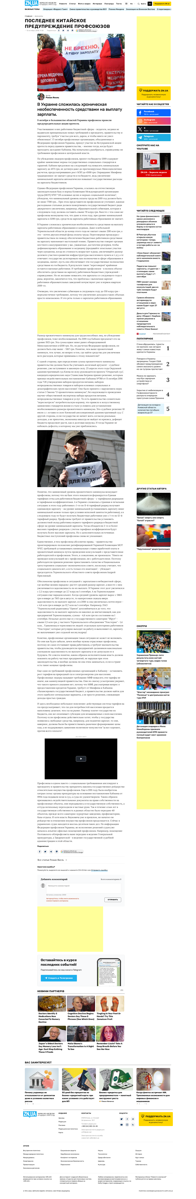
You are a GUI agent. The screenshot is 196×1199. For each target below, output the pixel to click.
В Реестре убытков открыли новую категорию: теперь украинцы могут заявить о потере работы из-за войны (149, 241)
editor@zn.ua (94, 1138)
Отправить (113, 900)
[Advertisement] (81, 318)
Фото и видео (84, 4)
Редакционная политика (68, 1129)
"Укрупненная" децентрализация (153, 549)
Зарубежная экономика (70, 1154)
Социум (138, 1151)
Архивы (61, 1118)
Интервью (97, 4)
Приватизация (28, 1165)
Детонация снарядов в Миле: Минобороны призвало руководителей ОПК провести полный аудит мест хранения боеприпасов (152, 732)
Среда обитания (104, 1158)
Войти (143, 4)
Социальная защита (68, 1151)
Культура (101, 1165)
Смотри (142, 626)
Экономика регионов (31, 1168)
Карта (61, 1133)
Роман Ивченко (108, 1101)
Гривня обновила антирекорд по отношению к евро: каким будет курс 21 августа (147, 302)
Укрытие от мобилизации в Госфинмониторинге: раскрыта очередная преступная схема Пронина (150, 394)
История (138, 1154)
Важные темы (32, 9)
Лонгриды (109, 4)
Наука (100, 1151)
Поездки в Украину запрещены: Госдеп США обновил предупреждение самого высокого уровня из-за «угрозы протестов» (150, 363)
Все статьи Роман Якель (51, 859)
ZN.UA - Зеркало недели (154, 172)
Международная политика (33, 1154)
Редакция (62, 1122)
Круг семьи (139, 1158)
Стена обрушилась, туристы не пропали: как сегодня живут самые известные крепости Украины (150, 348)
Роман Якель (52, 97)
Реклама (62, 1125)
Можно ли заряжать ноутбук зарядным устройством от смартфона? (146, 380)
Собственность (141, 1165)
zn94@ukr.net (86, 1132)
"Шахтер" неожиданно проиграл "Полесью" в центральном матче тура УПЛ (153, 695)
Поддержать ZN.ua (162, 4)
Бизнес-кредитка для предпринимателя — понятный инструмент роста (115, 1095)
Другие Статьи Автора (152, 488)
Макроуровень (28, 1158)
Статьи (72, 4)
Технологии (102, 1154)
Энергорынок (28, 1161)
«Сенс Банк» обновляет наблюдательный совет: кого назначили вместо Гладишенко (149, 257)
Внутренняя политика (31, 1151)
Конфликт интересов (69, 1158)
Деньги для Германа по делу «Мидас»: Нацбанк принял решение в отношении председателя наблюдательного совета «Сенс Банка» (148, 321)
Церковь (101, 1161)
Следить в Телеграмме (60, 978)
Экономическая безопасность (72, 1161)
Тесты (119, 4)
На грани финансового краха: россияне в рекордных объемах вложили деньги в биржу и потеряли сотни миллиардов (149, 223)
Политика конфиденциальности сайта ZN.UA (156, 1191)
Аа (150, 4)
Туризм (138, 1161)
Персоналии (65, 1165)
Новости (63, 4)
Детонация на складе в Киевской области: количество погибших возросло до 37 (149, 409)
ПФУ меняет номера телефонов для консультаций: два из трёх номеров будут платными (147, 287)
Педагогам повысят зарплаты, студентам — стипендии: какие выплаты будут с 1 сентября (148, 271)
